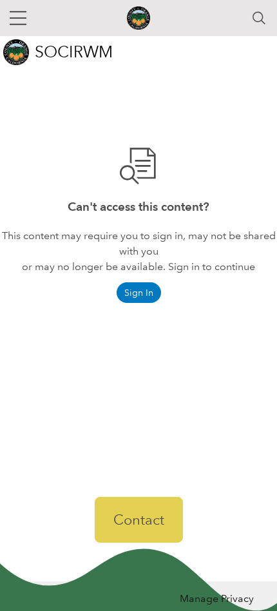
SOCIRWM (74, 51)
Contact (138, 520)
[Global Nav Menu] (18, 18)
